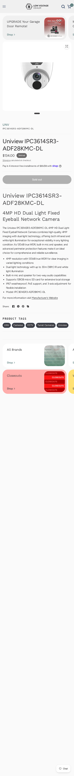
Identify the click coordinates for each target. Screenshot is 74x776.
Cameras (18, 325)
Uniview (62, 325)
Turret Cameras (46, 325)
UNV (6, 124)
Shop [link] (10, 34)
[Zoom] (66, 46)
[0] (68, 6)
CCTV (30, 325)
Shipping (6, 160)
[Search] (63, 6)
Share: (6, 306)
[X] (18, 306)
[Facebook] (13, 306)
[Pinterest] (23, 306)
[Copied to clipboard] (28, 306)
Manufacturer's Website (45, 297)
